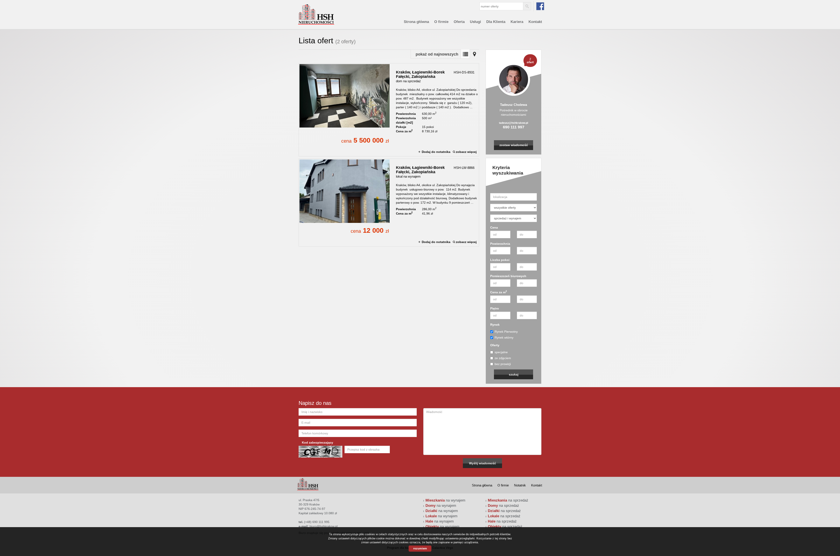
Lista (465, 54)
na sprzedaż (508, 500)
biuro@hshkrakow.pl (324, 526)
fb (540, 6)
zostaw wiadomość (513, 145)
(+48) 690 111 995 (316, 522)
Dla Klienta (495, 22)
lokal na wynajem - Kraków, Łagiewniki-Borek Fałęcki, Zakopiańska (389, 202)
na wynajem (445, 500)
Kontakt (535, 22)
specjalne (501, 352)
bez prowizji (503, 364)
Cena (494, 227)
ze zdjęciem (503, 358)
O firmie (441, 22)
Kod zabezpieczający (317, 442)
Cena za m (498, 292)
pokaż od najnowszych (437, 54)
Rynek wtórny (504, 337)
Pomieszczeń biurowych (508, 276)
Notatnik (520, 485)
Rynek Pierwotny (506, 331)
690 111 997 (513, 127)
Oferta (459, 22)
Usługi (475, 22)
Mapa (474, 54)
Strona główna (416, 22)
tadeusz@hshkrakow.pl (513, 122)
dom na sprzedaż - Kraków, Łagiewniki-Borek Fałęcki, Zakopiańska (389, 109)
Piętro (494, 308)
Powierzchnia (500, 243)
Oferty (494, 345)
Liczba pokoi (499, 260)
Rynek (495, 324)
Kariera (517, 22)
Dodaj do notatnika (436, 152)
